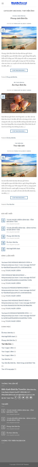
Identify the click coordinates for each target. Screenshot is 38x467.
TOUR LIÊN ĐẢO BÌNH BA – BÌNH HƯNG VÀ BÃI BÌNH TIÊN (21, 229)
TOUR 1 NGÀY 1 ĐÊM (13, 270)
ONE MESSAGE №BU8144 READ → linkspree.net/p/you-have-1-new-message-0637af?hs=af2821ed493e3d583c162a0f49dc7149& (18, 277)
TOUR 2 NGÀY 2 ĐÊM (13, 283)
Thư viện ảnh (19, 145)
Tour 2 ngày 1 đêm (7, 351)
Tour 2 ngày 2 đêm (7, 355)
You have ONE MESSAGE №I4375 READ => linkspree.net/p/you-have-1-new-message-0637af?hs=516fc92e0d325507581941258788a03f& (18, 302)
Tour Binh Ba (5, 359)
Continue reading (19, 70)
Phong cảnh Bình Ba (19, 16)
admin (29, 23)
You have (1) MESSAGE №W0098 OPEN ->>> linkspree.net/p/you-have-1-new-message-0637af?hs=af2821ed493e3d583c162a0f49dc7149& (18, 315)
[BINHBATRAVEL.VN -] (19, 3)
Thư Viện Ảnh (19, 143)
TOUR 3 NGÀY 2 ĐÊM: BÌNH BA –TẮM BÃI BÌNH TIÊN (20, 220)
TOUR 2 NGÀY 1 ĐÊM (13, 308)
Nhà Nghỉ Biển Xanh (13, 248)
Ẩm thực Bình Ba (19, 82)
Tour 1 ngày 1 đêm (7, 348)
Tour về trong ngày (7, 369)
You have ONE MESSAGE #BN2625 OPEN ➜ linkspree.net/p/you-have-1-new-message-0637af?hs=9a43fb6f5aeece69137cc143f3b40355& (18, 264)
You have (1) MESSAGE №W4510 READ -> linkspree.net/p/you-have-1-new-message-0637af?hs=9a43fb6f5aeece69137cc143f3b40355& (18, 290)
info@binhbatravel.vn (23, 395)
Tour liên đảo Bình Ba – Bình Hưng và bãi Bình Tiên (18, 363)
